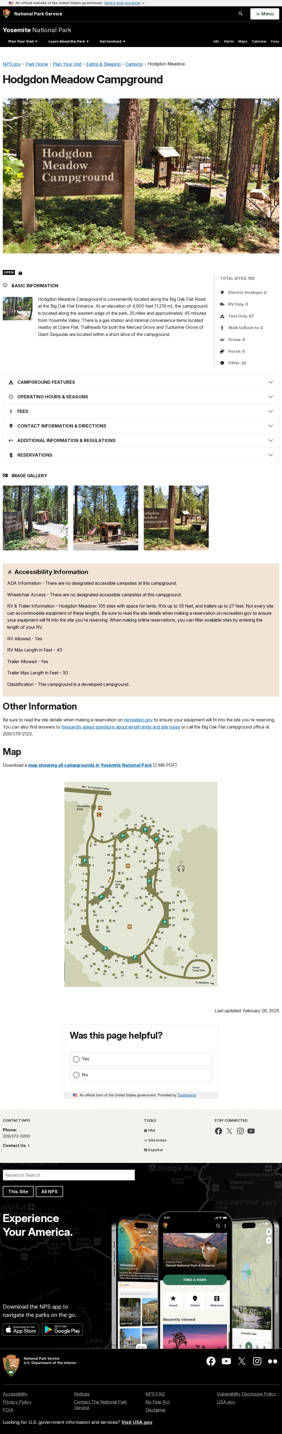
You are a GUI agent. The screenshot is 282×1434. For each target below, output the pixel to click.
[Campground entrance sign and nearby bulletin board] (176, 518)
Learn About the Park (66, 41)
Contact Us (15, 1145)
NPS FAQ (155, 1394)
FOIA (8, 1410)
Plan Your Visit (21, 41)
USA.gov (226, 1402)
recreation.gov (138, 719)
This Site (18, 1191)
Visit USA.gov (137, 1422)
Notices (82, 1394)
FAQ (151, 1130)
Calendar (259, 41)
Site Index (157, 1140)
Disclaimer (155, 1410)
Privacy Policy (17, 1402)
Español (155, 1150)
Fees (275, 41)
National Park (37, 30)
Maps (242, 41)
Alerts (229, 41)
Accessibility (15, 1394)
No (85, 1074)
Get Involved (110, 41)
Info (216, 41)
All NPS (49, 1191)
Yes (85, 1058)
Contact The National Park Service (100, 1404)
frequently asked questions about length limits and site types (120, 727)
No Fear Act (157, 1402)
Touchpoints (186, 1094)
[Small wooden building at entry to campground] (105, 518)
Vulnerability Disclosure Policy (246, 1394)
